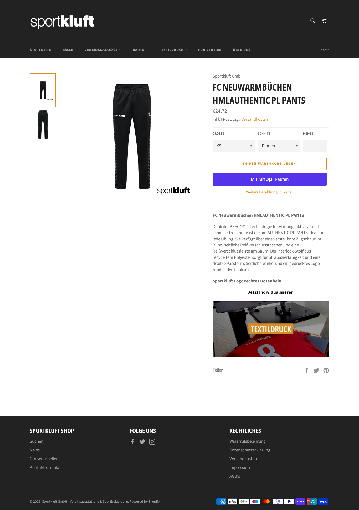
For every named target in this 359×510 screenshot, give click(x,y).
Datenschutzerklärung (249, 450)
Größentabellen (44, 459)
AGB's (234, 476)
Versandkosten (255, 119)
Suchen (36, 441)
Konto (325, 50)
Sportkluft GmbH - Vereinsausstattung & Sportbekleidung (85, 501)
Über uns (242, 50)
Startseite (40, 50)
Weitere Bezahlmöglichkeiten (270, 192)
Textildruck (171, 50)
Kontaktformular (45, 468)
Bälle (68, 50)
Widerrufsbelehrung (247, 441)
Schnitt (264, 134)
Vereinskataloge (102, 50)
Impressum (239, 468)
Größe (218, 134)
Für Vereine (210, 50)
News (35, 450)
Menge (308, 134)
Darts (139, 50)
